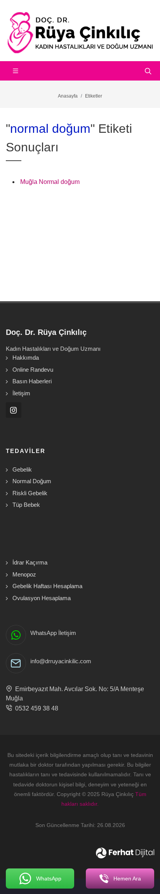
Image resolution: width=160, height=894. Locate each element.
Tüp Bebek (26, 504)
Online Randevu (32, 369)
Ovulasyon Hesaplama (41, 598)
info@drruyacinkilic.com (60, 661)
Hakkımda (25, 357)
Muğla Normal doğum (50, 181)
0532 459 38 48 (35, 708)
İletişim (21, 393)
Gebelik (22, 469)
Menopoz (24, 574)
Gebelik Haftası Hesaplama (47, 586)
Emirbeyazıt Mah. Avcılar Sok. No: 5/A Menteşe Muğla (75, 694)
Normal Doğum (31, 481)
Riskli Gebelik (29, 493)
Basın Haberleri (32, 381)
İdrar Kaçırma (29, 562)
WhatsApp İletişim (53, 633)
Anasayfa (68, 96)
